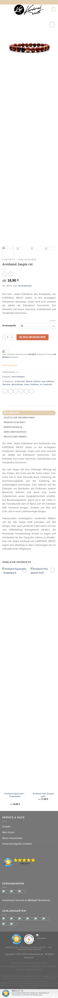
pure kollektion (48, 381)
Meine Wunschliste (12, 838)
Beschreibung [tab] (12, 413)
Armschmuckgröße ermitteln (17, 844)
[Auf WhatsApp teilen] (5, 391)
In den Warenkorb (32, 337)
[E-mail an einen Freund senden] (21, 391)
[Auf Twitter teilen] (15, 391)
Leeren (52, 321)
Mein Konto (8, 832)
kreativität (47, 384)
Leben (26, 384)
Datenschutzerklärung (32, 947)
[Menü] (4, 9)
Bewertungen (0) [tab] (13, 427)
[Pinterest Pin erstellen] (26, 391)
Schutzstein (20, 381)
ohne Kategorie (27, 260)
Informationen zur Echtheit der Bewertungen (27, 995)
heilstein (37, 381)
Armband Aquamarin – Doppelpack (14, 794)
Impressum (11, 947)
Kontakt (6, 826)
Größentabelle (9, 365)
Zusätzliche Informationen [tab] (19, 418)
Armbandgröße (9, 326)
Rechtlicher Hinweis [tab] (15, 437)
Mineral (29, 381)
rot (41, 384)
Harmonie (6, 384)
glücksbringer (17, 384)
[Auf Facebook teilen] (10, 391)
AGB (50, 947)
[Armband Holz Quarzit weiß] (43, 679)
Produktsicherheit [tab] (14, 422)
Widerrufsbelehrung (29, 950)
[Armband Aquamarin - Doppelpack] (15, 679)
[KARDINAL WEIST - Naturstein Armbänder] (29, 10)
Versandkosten (25, 285)
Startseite (8, 260)
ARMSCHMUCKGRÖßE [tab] (15, 432)
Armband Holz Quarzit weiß (43, 794)
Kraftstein (34, 384)
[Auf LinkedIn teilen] (31, 391)
